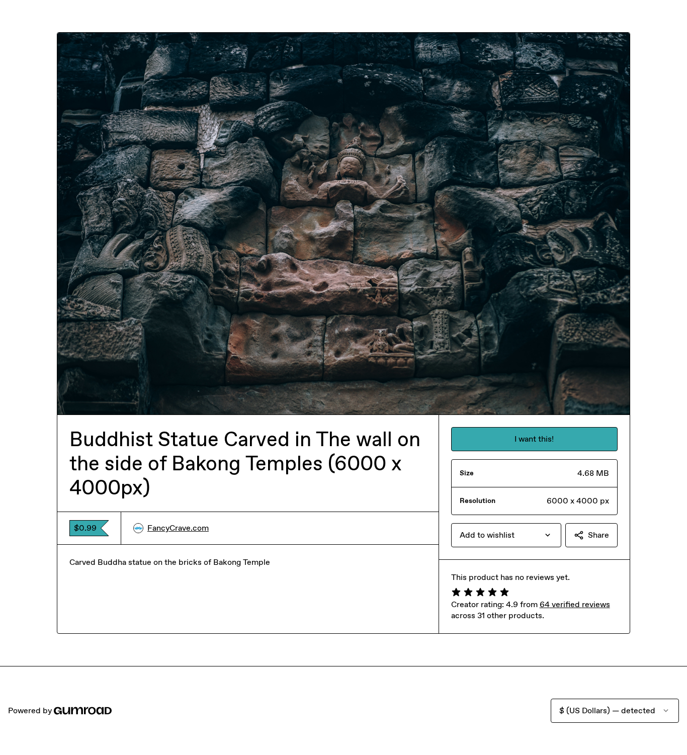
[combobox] (506, 535)
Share (598, 535)
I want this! (534, 439)
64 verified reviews (575, 604)
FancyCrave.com (178, 528)
